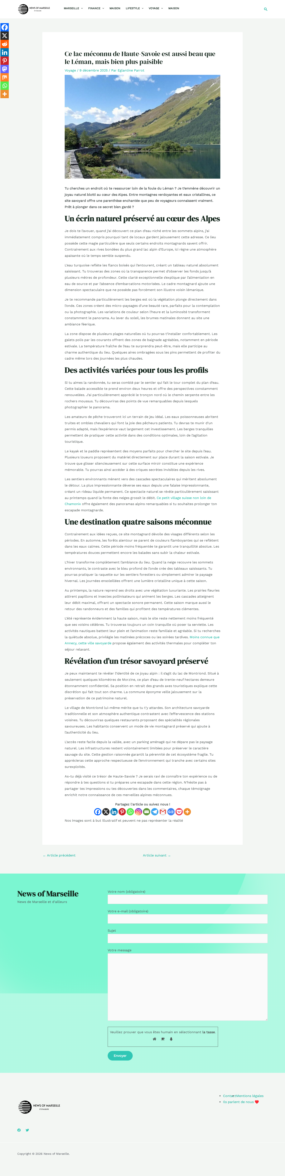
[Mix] (4, 77)
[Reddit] (4, 44)
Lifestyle (133, 8)
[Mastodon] (4, 69)
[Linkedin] (114, 811)
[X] (106, 811)
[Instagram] (138, 811)
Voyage (154, 8)
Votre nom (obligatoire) (126, 892)
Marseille (71, 8)
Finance (94, 8)
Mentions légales (250, 1096)
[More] (187, 811)
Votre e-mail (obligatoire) (128, 911)
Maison (115, 8)
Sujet (112, 931)
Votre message (119, 950)
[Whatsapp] (130, 811)
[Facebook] (97, 811)
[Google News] (171, 811)
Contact (229, 1096)
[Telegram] (154, 811)
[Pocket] (179, 811)
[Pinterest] (122, 811)
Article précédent (59, 855)
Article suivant (157, 855)
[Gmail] (162, 811)
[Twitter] (27, 1130)
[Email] (146, 811)
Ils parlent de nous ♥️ (241, 1102)
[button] (81, 8)
